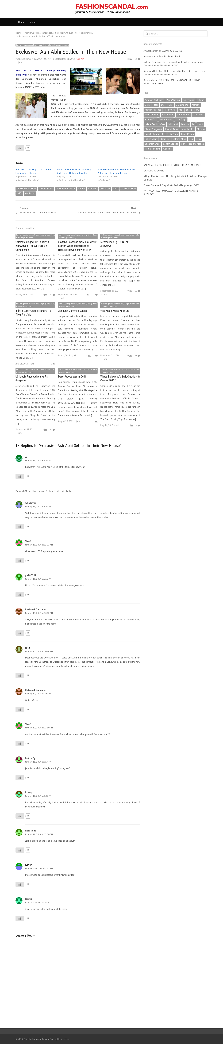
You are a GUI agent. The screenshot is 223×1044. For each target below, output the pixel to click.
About (33, 22)
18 (136, 290)
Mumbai (201, 129)
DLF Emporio (182, 104)
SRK (183, 143)
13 (136, 59)
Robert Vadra (151, 139)
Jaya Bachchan (129, 188)
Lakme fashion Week (155, 124)
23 (136, 355)
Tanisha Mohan (196, 143)
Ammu (81, 188)
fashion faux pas (153, 109)
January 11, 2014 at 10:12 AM (39, 613)
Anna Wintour (173, 100)
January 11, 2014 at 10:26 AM (39, 651)
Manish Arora (171, 129)
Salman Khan (179, 139)
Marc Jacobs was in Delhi (72, 376)
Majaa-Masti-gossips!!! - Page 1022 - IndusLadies (48, 491)
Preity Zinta (172, 134)
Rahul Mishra (187, 134)
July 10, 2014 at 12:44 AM (37, 902)
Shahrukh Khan (152, 143)
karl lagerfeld (183, 114)
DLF (170, 104)
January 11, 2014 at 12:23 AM (39, 544)
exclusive (105, 188)
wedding (167, 148)
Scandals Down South (169, 56)
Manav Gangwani (153, 129)
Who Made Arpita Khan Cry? (115, 310)
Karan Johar (168, 114)
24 (93, 294)
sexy (198, 139)
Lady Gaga (181, 119)
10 (51, 429)
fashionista (170, 109)
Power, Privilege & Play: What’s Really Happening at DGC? (171, 185)
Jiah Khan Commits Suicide (72, 310)
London (185, 124)
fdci (180, 109)
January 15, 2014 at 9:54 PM (38, 761)
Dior (163, 104)
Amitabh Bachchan (65, 188)
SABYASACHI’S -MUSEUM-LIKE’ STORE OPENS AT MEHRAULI (172, 165)
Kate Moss (199, 114)
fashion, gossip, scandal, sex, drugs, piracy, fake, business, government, (42, 45)
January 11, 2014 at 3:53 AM (38, 579)
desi (156, 104)
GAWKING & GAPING (172, 50)
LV (193, 124)
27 (51, 294)
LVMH (200, 124)
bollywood (188, 100)
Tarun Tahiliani (152, 148)
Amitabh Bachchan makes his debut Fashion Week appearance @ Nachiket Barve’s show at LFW (77, 246)
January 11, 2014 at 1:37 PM (38, 693)
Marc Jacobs (188, 129)
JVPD (19, 193)
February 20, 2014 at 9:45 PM (39, 868)
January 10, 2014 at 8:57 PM (38, 506)
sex (191, 139)
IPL (197, 109)
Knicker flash (166, 119)
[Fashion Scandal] (111, 9)
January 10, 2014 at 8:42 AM (38, 460)
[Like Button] (20, 148)
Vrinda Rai (29, 193)
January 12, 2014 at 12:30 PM (39, 727)
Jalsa (115, 188)
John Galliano (152, 114)
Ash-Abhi (92, 188)
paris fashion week (154, 134)
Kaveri (28, 864)
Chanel (201, 100)
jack (20, 62)
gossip (189, 109)
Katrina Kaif (150, 119)
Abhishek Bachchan (26, 188)
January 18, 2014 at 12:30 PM (39, 834)
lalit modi (173, 124)
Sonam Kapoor (170, 143)
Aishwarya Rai (46, 188)
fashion (195, 104)
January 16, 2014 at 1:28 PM (38, 796)
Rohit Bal (165, 139)
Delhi (147, 104)
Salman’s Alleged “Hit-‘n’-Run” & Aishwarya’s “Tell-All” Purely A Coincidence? (32, 246)
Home (21, 22)
